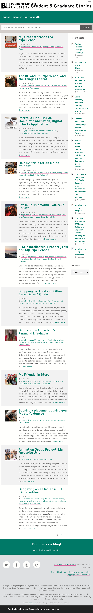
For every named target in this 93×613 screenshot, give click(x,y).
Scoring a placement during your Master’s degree (43, 412)
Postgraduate (48, 47)
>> (64, 535)
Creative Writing (33, 340)
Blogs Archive (26, 215)
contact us (32, 603)
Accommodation (27, 499)
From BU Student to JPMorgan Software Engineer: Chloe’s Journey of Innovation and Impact (80, 230)
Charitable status (58, 572)
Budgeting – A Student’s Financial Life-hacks (37, 331)
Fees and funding (47, 340)
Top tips (45, 133)
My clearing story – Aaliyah (80, 208)
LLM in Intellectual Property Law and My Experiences (43, 248)
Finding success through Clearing (79, 48)
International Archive (36, 257)
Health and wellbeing (42, 86)
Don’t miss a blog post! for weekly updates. (33, 609)
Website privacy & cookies (79, 572)
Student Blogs (35, 133)
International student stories (31, 47)
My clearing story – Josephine (80, 252)
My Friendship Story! (34, 374)
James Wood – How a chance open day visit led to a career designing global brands (80, 153)
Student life (59, 47)
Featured (30, 86)
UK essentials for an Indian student (39, 164)
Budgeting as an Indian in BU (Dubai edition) (40, 490)
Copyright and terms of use (78, 574)
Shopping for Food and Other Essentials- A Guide (40, 292)
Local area (62, 501)
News (27, 88)
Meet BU (53, 173)
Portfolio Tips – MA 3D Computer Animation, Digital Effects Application (40, 121)
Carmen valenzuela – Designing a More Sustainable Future (80, 125)
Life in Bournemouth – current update (41, 206)
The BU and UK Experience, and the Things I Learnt (42, 77)
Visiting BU (44, 175)
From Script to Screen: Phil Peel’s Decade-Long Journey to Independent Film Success (80, 186)
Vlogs (21, 49)
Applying (24, 131)
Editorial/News (32, 301)
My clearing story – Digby (80, 65)
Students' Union (24, 345)
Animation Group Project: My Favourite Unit (41, 451)
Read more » (24, 110)
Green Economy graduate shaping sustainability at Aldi (81, 104)
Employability (26, 420)
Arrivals (24, 86)
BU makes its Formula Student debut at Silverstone (80, 83)
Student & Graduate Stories (61, 6)
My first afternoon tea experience (36, 38)
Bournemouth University (19, 6)
